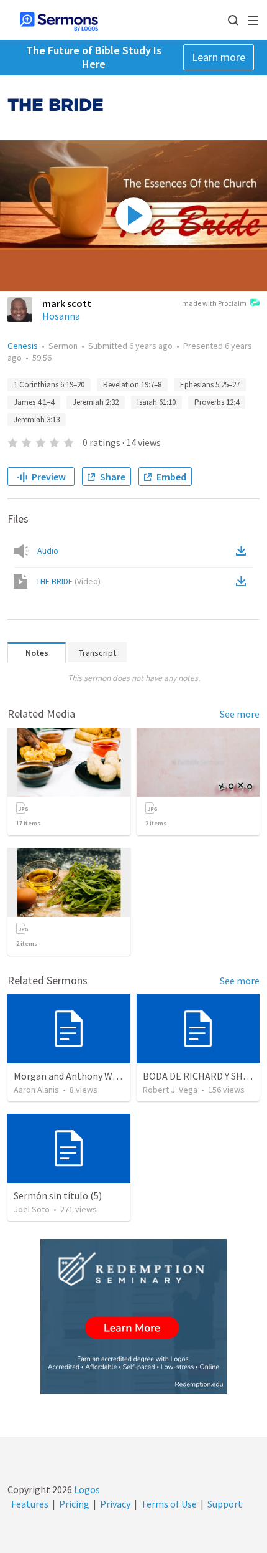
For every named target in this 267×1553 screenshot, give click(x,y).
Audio (47, 550)
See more (240, 714)
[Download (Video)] (243, 581)
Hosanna (61, 316)
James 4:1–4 (34, 402)
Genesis (22, 345)
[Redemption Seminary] (133, 1316)
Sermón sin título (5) (58, 1195)
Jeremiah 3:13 (37, 419)
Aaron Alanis (36, 1089)
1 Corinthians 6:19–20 (49, 384)
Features (29, 1504)
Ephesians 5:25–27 (210, 384)
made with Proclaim (214, 303)
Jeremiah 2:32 (96, 402)
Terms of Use (169, 1504)
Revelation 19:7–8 (132, 384)
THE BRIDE (68, 581)
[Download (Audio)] (243, 550)
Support (224, 1504)
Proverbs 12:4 (216, 402)
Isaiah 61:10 (156, 402)
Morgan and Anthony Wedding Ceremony (100, 1076)
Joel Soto (32, 1209)
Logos (86, 1489)
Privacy (115, 1504)
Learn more (218, 57)
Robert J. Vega (170, 1089)
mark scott (66, 303)
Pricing (74, 1504)
